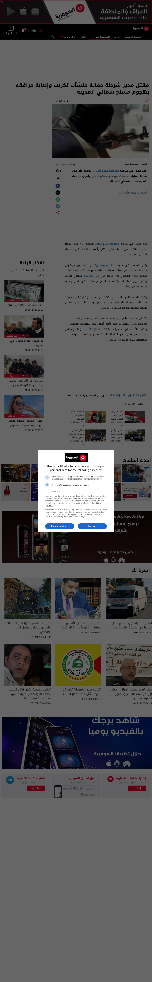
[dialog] (76, 491)
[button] (76, 491)
